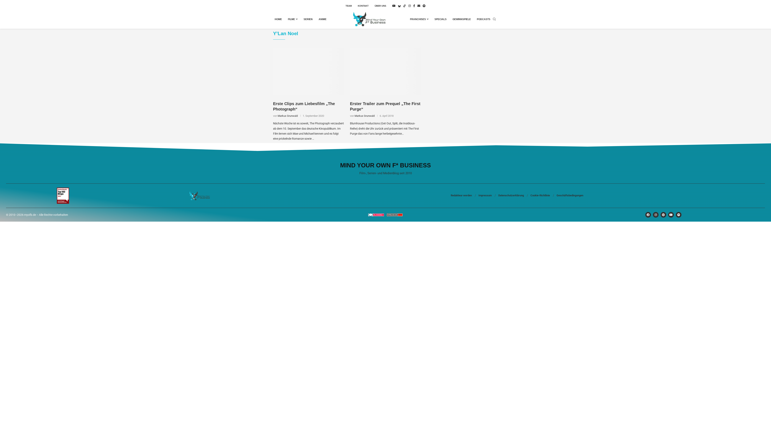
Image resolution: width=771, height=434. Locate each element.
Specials (440, 19)
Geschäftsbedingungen (570, 195)
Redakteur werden (461, 195)
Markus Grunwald (288, 115)
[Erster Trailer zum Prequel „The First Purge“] (385, 71)
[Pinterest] (663, 215)
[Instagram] (409, 5)
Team (349, 6)
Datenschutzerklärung (511, 195)
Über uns (380, 6)
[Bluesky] (399, 5)
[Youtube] (394, 5)
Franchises (418, 19)
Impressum (485, 195)
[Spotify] (424, 5)
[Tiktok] (404, 5)
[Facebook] (414, 5)
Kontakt (363, 6)
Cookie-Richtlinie (540, 195)
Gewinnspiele (462, 19)
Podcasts (483, 19)
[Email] (418, 5)
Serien (308, 19)
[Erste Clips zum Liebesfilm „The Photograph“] (308, 71)
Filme (291, 19)
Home (278, 19)
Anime (322, 19)
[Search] (494, 19)
